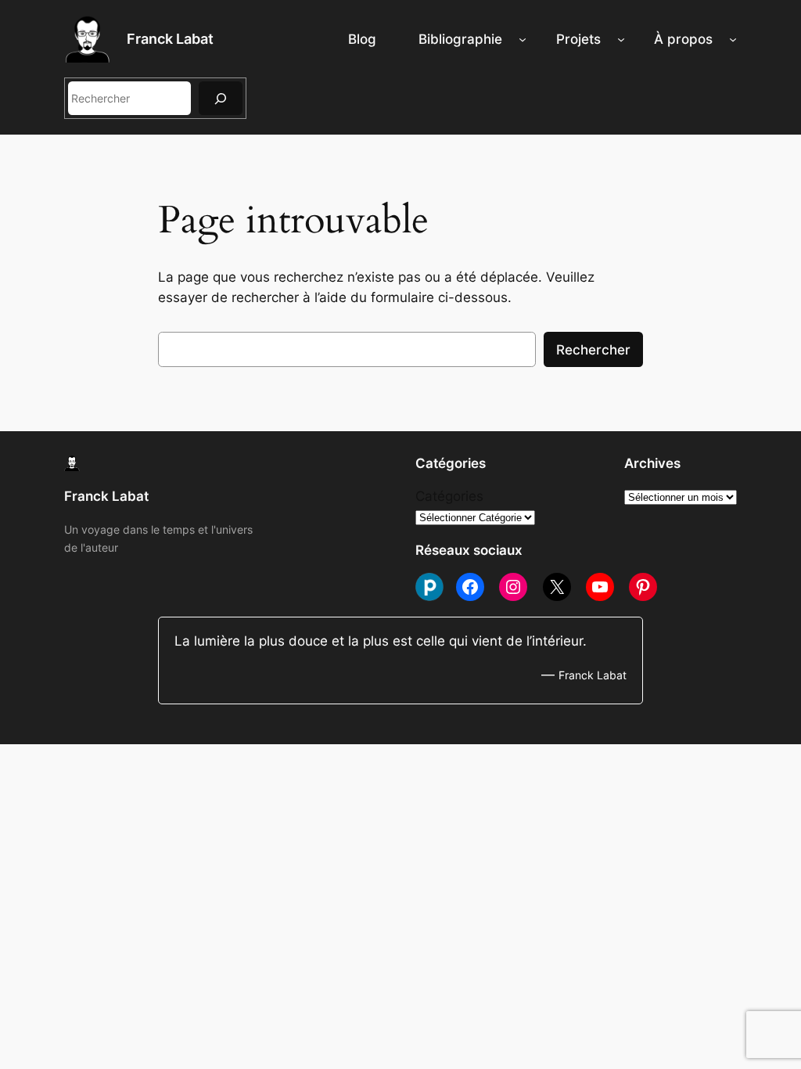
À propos (683, 39)
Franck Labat (170, 39)
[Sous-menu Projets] (621, 39)
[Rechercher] (220, 98)
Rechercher (593, 350)
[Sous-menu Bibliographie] (522, 39)
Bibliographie (460, 39)
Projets (578, 39)
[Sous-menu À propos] (733, 39)
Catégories (449, 496)
